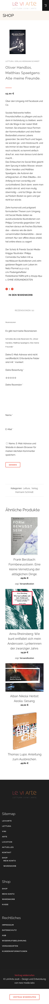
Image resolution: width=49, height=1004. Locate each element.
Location (7, 842)
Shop (4, 858)
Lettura (9, 61)
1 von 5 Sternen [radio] (6, 378)
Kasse (5, 904)
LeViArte (7, 821)
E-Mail (9, 429)
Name (9, 415)
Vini (4, 831)
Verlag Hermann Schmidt (26, 61)
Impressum (8, 925)
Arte (4, 837)
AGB (4, 935)
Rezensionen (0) (24, 310)
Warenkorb (9, 866)
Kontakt (6, 852)
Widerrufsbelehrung (14, 941)
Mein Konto (9, 861)
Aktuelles (8, 847)
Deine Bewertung (14, 370)
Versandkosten (27, 584)
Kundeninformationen (14, 951)
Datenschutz (9, 930)
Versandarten (10, 946)
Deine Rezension (14, 384)
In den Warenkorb (21, 295)
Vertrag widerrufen (24, 975)
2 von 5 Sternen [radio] (7, 378)
